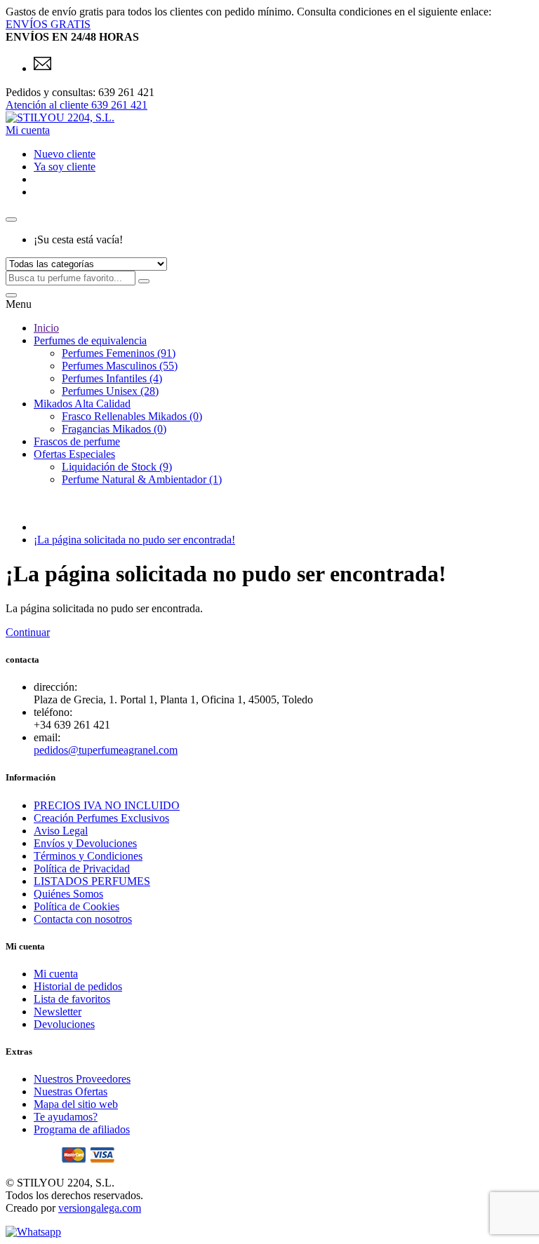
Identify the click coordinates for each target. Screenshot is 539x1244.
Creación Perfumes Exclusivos (101, 818)
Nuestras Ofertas (70, 1091)
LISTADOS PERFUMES (92, 881)
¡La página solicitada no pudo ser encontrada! (134, 540)
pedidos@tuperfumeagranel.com (106, 750)
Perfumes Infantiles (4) (112, 378)
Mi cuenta (56, 974)
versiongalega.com (99, 1208)
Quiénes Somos (68, 894)
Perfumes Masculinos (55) (120, 366)
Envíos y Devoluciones (85, 843)
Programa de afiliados (82, 1129)
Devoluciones (64, 1024)
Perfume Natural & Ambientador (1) (142, 479)
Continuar (28, 632)
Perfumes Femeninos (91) (118, 353)
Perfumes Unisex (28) (110, 391)
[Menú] (11, 295)
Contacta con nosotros (83, 919)
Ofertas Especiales (74, 454)
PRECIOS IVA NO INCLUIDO (107, 805)
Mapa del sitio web (76, 1104)
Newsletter (57, 1011)
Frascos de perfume (77, 441)
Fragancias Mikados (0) (114, 429)
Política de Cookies (76, 906)
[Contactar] (42, 68)
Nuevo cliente (64, 154)
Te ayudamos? (66, 1117)
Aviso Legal (61, 831)
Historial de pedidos (78, 986)
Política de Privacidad (82, 868)
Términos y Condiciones (88, 856)
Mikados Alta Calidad (82, 404)
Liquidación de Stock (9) (117, 467)
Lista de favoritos (72, 999)
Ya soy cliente (64, 167)
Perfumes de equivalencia (90, 340)
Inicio (46, 328)
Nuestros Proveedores (82, 1079)
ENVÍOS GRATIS (48, 24)
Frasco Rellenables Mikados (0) (132, 416)
